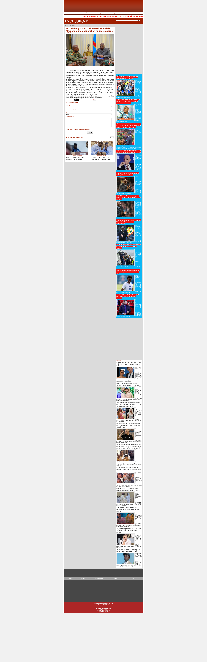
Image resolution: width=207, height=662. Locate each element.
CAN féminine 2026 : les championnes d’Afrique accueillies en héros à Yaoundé (128, 246)
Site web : (68, 112)
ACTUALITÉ (83, 13)
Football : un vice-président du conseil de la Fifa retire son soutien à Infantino (128, 151)
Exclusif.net (77, 21)
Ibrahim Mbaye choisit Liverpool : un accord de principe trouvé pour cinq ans (128, 271)
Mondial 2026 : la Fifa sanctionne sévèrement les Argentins (127, 77)
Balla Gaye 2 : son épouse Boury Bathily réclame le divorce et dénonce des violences (128, 469)
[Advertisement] (128, 49)
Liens (132, 578)
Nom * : (68, 105)
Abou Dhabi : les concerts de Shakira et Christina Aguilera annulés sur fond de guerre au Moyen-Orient (128, 404)
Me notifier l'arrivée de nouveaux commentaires (79, 129)
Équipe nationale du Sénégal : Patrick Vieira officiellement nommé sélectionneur (128, 221)
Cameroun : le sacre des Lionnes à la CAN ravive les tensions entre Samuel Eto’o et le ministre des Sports (128, 125)
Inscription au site (103, 611)
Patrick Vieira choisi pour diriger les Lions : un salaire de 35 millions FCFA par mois (128, 197)
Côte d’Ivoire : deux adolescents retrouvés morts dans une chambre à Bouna (128, 509)
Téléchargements (99, 578)
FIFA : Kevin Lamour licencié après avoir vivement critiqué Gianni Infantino (127, 296)
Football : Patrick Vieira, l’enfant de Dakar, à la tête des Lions (127, 174)
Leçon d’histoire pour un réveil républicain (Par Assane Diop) (76, 16)
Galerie (83, 578)
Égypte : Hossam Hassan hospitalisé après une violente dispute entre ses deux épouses (128, 425)
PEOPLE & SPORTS (133, 13)
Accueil (66, 25)
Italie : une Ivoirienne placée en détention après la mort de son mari (127, 384)
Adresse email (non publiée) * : (73, 109)
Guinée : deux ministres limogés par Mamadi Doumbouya (75, 159)
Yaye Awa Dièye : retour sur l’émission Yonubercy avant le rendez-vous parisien (128, 530)
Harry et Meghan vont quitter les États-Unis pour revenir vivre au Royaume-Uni (128, 364)
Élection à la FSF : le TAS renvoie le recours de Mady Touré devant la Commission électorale (128, 101)
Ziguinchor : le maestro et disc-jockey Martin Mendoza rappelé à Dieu (128, 550)
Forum (115, 578)
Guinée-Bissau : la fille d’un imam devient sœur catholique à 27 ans (127, 489)
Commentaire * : (70, 116)
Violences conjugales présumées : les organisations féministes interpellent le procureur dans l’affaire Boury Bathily (128, 446)
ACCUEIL (66, 13)
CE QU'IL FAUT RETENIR (118, 13)
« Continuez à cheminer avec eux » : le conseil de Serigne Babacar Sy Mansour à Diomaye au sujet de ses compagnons (135, 16)
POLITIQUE (99, 13)
